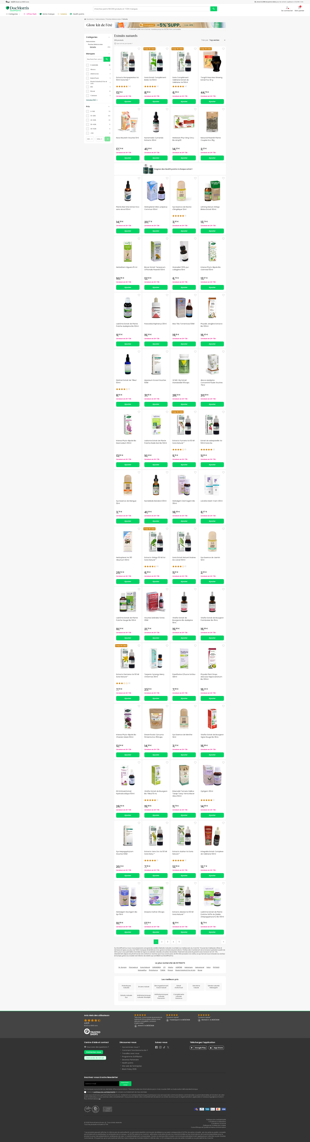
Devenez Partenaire (130, 1059)
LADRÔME (179, 967)
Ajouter (127, 101)
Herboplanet (199, 967)
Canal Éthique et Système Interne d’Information (208, 1127)
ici (99, 1099)
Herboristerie (100, 19)
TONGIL (162, 970)
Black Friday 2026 (129, 1069)
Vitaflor (170, 967)
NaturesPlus (142, 970)
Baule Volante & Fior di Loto (185, 970)
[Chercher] (213, 8)
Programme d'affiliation (132, 1056)
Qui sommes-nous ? (131, 1047)
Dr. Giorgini (123, 967)
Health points (127, 1063)
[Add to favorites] (139, 48)
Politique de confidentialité (216, 1120)
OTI (164, 967)
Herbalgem (189, 967)
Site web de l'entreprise (132, 1066)
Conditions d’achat (218, 1123)
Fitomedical (133, 967)
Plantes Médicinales (113, 19)
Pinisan (170, 970)
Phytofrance (153, 970)
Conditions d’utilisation (217, 1121)
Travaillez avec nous (130, 1053)
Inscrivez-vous (125, 1083)
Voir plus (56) (91, 100)
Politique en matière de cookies (214, 1125)
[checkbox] (98, 65)
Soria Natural (145, 967)
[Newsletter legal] (85, 1092)
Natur (209, 967)
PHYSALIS (216, 967)
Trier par (205, 40)
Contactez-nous (93, 1052)
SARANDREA (156, 967)
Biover (200, 970)
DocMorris (90, 19)
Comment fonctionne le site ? (135, 1050)
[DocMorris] (17, 8)
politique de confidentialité (104, 1092)
